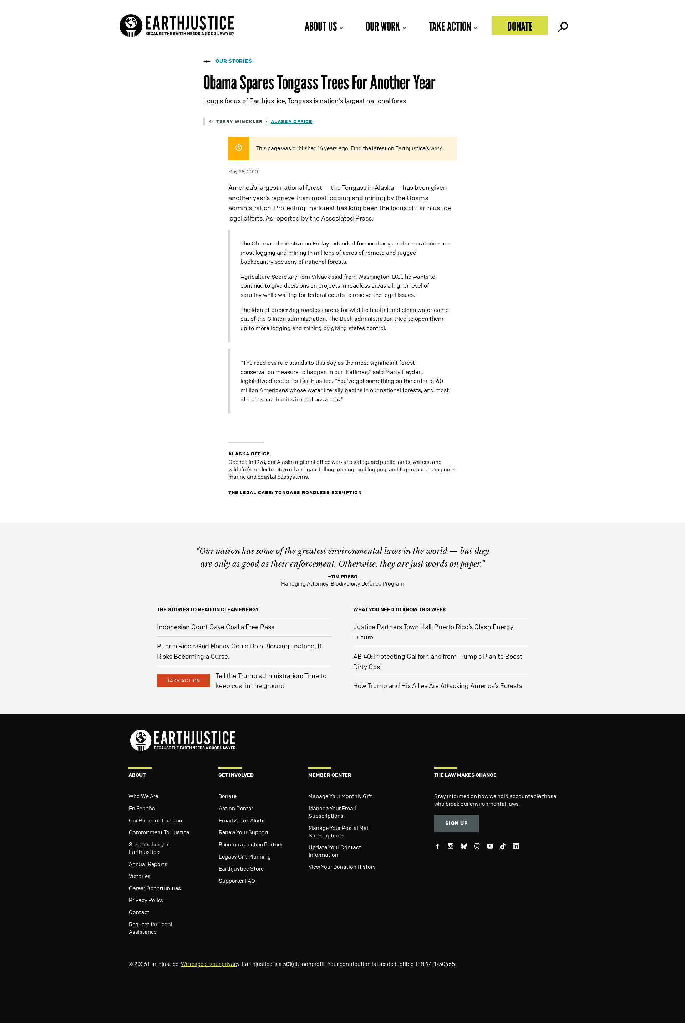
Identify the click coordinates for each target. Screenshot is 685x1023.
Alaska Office (291, 121)
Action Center (236, 808)
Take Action (450, 26)
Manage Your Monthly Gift (340, 796)
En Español (143, 808)
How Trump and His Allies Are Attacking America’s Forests (437, 685)
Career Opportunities (155, 888)
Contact (139, 912)
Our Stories (233, 60)
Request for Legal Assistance (150, 928)
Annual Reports (148, 863)
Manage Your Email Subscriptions (332, 812)
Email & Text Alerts (242, 820)
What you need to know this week (399, 609)
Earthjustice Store (241, 868)
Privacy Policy (146, 899)
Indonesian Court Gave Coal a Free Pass (215, 626)
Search (562, 25)
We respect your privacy (210, 963)
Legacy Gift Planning (245, 856)
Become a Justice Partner (251, 844)
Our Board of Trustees (155, 820)
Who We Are (143, 796)
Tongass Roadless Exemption (318, 492)
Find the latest (369, 148)
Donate (520, 26)
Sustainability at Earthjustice (150, 848)
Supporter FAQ (237, 880)
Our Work (383, 26)
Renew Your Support (244, 832)
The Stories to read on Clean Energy (208, 609)
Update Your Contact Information (335, 851)
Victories (140, 876)
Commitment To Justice (159, 832)
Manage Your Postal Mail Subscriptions (339, 831)
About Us (321, 26)
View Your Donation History (342, 866)
